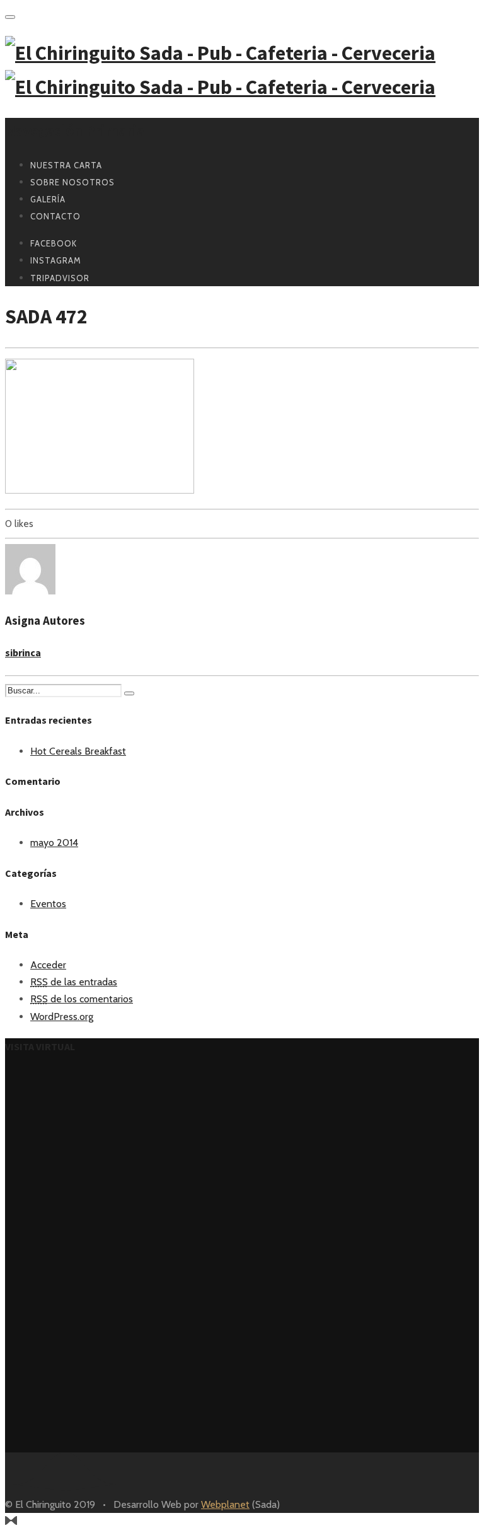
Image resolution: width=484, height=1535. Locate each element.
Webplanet (225, 1504)
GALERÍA (48, 199)
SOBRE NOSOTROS (72, 182)
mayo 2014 (54, 843)
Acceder (48, 965)
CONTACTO (55, 216)
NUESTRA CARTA (66, 165)
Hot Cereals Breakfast (78, 751)
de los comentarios (81, 999)
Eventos (48, 904)
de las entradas (73, 982)
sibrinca (23, 652)
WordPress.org (61, 1016)
